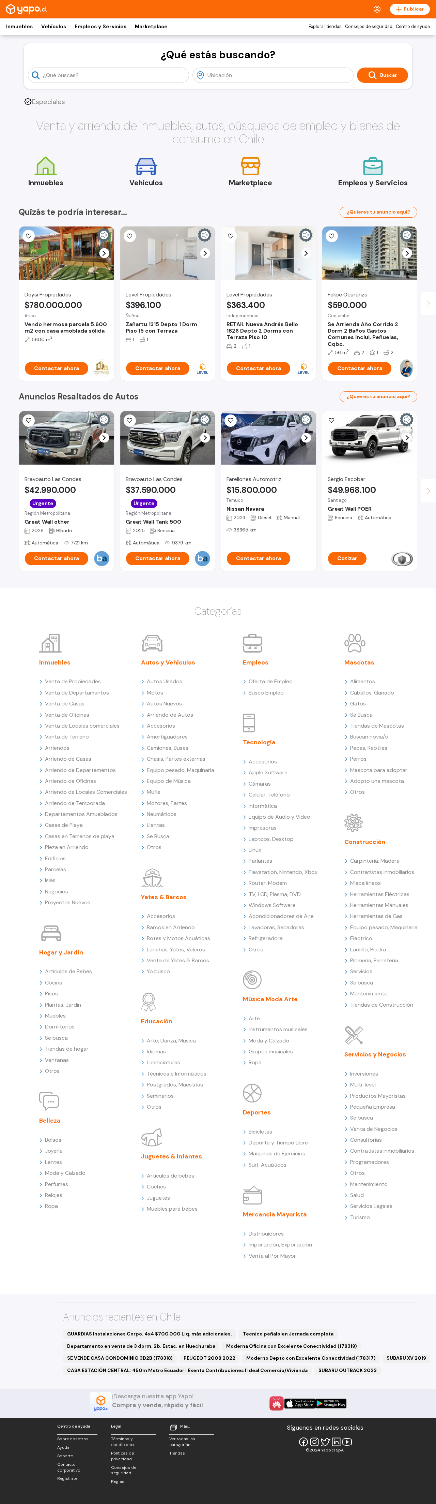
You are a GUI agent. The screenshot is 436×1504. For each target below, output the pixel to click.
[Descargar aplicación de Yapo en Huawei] (276, 1403)
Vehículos (53, 26)
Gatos (358, 703)
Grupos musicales (271, 1051)
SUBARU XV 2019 (406, 1358)
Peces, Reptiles (368, 747)
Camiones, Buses (167, 747)
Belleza (50, 1120)
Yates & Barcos (164, 897)
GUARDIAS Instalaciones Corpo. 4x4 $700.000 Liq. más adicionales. (149, 1334)
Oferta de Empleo (271, 681)
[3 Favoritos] (28, 236)
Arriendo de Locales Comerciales (86, 791)
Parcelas (55, 869)
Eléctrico (361, 938)
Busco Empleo (266, 692)
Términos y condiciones (123, 1441)
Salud (357, 1195)
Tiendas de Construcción (381, 1004)
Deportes (257, 1112)
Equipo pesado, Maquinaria (180, 770)
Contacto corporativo (68, 1467)
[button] (104, 253)
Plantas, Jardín (63, 1004)
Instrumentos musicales (278, 1029)
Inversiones (364, 1073)
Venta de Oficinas (67, 714)
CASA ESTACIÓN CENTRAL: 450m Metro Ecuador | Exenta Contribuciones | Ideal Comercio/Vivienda (187, 1370)
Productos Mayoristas (378, 1095)
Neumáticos (161, 814)
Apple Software (268, 772)
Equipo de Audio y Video (279, 816)
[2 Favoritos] (332, 236)
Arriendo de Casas (68, 758)
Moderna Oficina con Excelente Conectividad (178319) (291, 1346)
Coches (156, 1186)
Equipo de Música (169, 781)
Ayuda (63, 1447)
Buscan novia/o (369, 736)
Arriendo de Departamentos (80, 770)
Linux (255, 849)
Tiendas (177, 1453)
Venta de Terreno (67, 736)
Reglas (117, 1481)
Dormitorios (60, 1026)
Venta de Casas (64, 703)
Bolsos (53, 1139)
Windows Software (272, 905)
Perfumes (56, 1184)
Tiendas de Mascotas (377, 725)
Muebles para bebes (172, 1208)
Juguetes (158, 1197)
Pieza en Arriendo (67, 847)
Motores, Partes (167, 803)
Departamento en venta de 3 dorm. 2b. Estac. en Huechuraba (141, 1346)
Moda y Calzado (65, 1173)
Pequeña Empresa (372, 1106)
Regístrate (67, 1478)
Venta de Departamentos (77, 692)
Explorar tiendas (325, 26)
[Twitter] (325, 1441)
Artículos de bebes (170, 1175)
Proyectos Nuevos (67, 902)
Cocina (53, 982)
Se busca (56, 1037)
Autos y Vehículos (168, 662)
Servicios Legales (371, 1206)
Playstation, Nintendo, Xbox (283, 872)
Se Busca (158, 836)
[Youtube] (347, 1441)
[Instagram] (314, 1441)
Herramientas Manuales (379, 905)
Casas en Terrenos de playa (79, 836)
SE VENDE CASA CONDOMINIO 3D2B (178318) (120, 1358)
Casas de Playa (64, 825)
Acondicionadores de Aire (281, 916)
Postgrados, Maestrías (175, 1084)
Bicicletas (260, 1131)
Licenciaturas (163, 1062)
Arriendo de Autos (170, 714)
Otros (52, 1071)
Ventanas (57, 1060)
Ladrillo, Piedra (368, 949)
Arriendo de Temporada (75, 803)
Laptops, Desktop (271, 839)
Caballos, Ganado (372, 692)
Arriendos (57, 747)
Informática (263, 805)
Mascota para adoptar (378, 770)
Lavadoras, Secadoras (276, 927)
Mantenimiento (369, 993)
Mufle (153, 791)
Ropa (51, 1206)
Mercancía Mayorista (275, 1214)
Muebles (55, 1015)
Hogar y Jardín (61, 952)
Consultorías (366, 1139)
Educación (156, 1021)
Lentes (53, 1162)
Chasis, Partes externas (176, 758)
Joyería (54, 1150)
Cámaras (260, 783)
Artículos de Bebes (68, 971)
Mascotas (359, 662)
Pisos (51, 993)
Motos (155, 692)
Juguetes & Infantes (171, 1156)
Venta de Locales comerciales (82, 725)
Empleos (255, 662)
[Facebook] (303, 1441)
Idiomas (156, 1051)
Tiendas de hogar (67, 1048)
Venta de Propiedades (73, 681)
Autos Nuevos (164, 703)
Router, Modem (268, 883)
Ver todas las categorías (182, 1441)
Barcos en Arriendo (171, 927)
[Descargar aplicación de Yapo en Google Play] (330, 1403)
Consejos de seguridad (368, 26)
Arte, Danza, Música (171, 1040)
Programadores (369, 1162)
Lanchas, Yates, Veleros (176, 949)
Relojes (53, 1195)
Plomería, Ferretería (374, 960)
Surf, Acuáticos (267, 1164)
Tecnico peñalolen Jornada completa (288, 1334)
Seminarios (160, 1095)
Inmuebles (19, 26)
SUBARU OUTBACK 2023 (347, 1370)
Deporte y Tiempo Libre (278, 1142)
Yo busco (158, 971)
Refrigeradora (266, 938)
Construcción (364, 842)
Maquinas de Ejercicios (277, 1153)
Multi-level (363, 1084)
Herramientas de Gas (376, 916)
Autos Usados (164, 681)
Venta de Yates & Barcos (178, 960)
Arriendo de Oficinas (70, 781)
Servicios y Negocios (375, 1054)
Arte (254, 1018)
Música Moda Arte (270, 999)
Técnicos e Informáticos (176, 1073)
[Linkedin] (336, 1441)
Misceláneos (365, 883)
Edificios (55, 858)
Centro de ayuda (413, 26)
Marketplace (151, 26)
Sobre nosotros (73, 1439)
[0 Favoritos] (230, 236)
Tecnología (259, 742)
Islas (50, 880)
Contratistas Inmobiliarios (382, 872)
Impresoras (263, 827)
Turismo (360, 1217)
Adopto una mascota (377, 781)
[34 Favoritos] (130, 236)
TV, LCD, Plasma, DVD (275, 894)
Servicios (361, 971)
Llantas (156, 825)
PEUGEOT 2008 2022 (209, 1358)
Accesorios (161, 725)
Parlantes (260, 860)
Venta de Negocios (374, 1129)
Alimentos (362, 681)
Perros (358, 758)
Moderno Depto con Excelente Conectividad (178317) (311, 1358)
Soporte (65, 1456)
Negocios (56, 891)
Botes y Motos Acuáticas (178, 938)
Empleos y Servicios (100, 26)
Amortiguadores (167, 736)
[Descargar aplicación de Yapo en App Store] (299, 1403)
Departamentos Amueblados (81, 814)
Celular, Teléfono (269, 794)
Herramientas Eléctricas (379, 894)
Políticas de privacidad (122, 1456)
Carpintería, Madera (375, 860)
